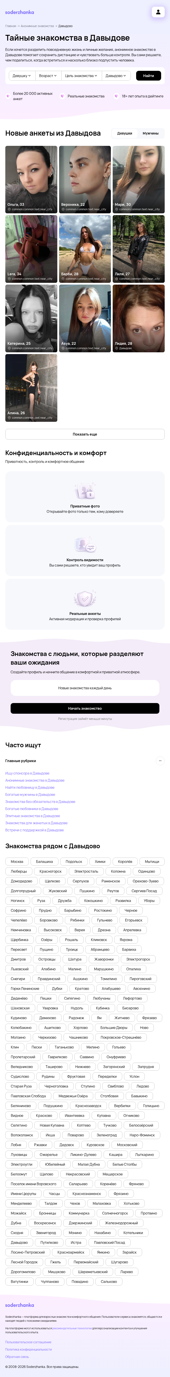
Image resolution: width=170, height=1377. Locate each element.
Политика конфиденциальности (28, 1349)
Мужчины (150, 133)
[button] (17, 862)
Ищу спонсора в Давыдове (27, 773)
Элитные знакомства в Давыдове (32, 815)
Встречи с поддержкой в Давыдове (34, 830)
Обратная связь (17, 1357)
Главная (10, 26)
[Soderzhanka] (19, 12)
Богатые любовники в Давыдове (31, 808)
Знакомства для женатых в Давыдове (36, 822)
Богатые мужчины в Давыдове (30, 794)
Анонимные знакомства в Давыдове (34, 780)
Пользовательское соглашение (28, 1342)
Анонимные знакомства (37, 26)
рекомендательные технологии (72, 1328)
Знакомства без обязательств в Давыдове (40, 801)
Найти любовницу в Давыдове (29, 787)
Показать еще (85, 434)
